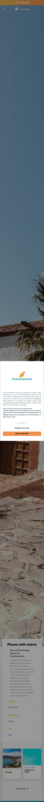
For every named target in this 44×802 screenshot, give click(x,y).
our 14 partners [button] (24, 392)
